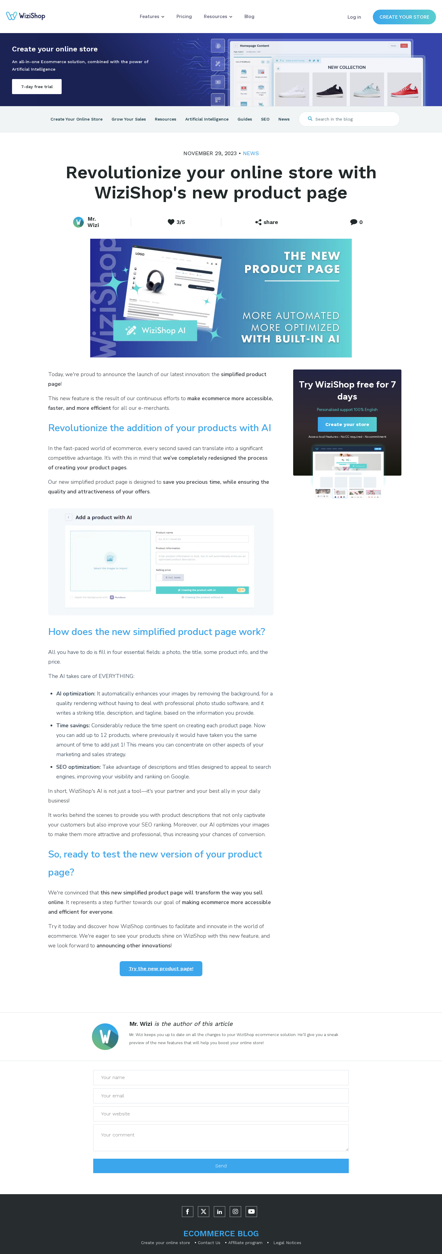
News (251, 153)
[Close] (427, 1145)
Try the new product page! (161, 968)
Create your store (404, 17)
